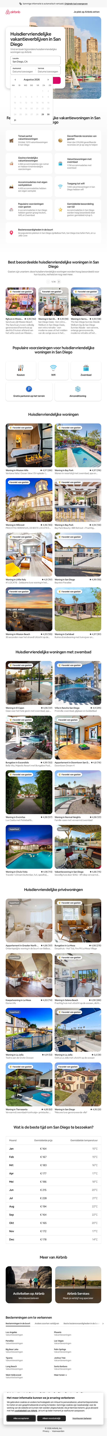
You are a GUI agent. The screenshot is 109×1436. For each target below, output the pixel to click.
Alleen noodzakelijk (51, 1418)
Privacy (46, 1431)
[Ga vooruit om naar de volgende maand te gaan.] (48, 80)
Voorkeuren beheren (81, 1418)
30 (48, 114)
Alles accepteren (21, 1418)
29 (43, 114)
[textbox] (23, 71)
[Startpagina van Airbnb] (13, 11)
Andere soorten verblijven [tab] (47, 1323)
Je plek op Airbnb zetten (86, 11)
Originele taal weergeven (76, 3)
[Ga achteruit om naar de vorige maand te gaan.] (15, 80)
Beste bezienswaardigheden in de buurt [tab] (82, 1323)
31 (15, 120)
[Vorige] (48, 281)
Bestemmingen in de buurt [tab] (18, 1323)
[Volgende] (58, 281)
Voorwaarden (58, 1431)
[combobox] (35, 61)
